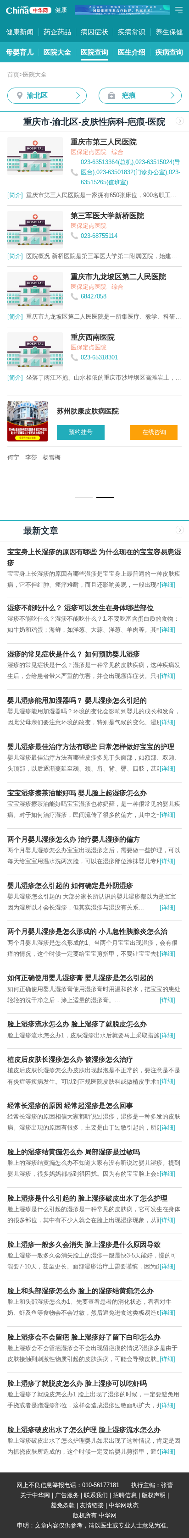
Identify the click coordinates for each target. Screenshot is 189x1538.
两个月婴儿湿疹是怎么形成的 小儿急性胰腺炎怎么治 (87, 931)
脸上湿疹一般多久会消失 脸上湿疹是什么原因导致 (84, 1244)
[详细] (167, 584)
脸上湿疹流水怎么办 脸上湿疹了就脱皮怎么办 (77, 1024)
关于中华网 (35, 1495)
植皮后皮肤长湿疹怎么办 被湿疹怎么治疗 (70, 1059)
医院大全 (57, 52)
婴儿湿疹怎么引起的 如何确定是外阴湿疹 (70, 885)
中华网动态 (124, 1505)
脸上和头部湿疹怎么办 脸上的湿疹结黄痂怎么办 (80, 1291)
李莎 (31, 457)
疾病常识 (131, 32)
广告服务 (67, 1495)
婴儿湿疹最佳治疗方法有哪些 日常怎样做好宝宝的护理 (90, 746)
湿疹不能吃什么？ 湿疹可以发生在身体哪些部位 (80, 608)
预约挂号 (81, 432)
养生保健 (169, 32)
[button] (84, 497)
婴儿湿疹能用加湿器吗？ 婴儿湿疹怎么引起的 (77, 700)
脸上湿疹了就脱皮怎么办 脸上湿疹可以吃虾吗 (77, 1383)
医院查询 (94, 52)
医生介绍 (131, 52)
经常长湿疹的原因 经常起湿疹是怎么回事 (70, 1105)
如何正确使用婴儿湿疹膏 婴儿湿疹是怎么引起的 (80, 977)
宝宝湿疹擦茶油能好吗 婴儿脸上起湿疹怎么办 (77, 793)
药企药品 (57, 32)
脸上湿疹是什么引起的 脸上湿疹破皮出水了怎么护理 (87, 1198)
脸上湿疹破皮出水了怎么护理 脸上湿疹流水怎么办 (84, 1429)
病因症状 (94, 32)
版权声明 (154, 1495)
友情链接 (92, 1505)
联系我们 (96, 1495)
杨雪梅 (52, 457)
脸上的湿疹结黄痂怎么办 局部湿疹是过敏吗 (73, 1152)
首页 (13, 74)
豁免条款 (63, 1505)
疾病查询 (169, 52)
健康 (61, 9)
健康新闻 (19, 32)
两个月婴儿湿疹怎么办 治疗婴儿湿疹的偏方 (73, 839)
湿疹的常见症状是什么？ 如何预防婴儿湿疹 (73, 654)
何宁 (13, 457)
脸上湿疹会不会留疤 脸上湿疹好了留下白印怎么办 (84, 1337)
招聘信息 (125, 1495)
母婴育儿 (19, 52)
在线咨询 (154, 432)
